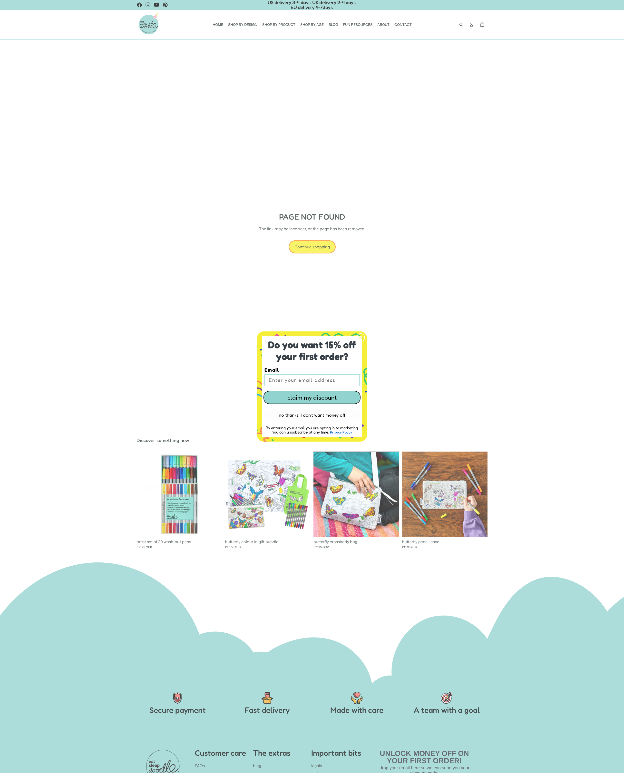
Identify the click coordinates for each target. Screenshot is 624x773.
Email (271, 370)
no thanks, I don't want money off (312, 415)
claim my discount (312, 397)
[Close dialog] (360, 337)
